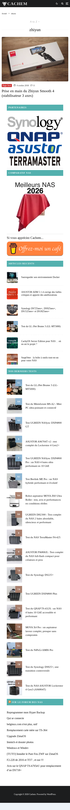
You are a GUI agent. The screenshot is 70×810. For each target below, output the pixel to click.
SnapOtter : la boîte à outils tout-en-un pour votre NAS (39, 359)
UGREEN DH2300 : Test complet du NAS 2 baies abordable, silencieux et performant (43, 518)
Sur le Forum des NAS (27, 702)
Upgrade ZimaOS (16, 736)
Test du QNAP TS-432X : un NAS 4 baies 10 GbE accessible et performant (43, 612)
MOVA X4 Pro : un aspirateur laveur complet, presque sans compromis (41, 631)
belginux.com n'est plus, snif (22, 724)
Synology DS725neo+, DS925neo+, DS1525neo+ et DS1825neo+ (38, 310)
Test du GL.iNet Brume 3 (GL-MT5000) (41, 326)
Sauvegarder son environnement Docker (40, 277)
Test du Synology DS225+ (39, 575)
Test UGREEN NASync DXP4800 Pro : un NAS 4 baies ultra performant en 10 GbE (43, 462)
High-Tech (7, 85)
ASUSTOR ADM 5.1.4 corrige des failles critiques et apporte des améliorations (41, 293)
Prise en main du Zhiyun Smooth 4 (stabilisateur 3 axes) (28, 93)
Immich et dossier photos (20, 742)
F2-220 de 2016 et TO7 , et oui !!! (25, 759)
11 (33, 85)
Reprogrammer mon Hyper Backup (26, 712)
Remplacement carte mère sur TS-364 (27, 730)
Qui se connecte (15, 718)
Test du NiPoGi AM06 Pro (39, 650)
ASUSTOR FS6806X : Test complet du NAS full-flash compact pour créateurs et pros (44, 556)
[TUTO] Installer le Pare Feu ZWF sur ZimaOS (32, 753)
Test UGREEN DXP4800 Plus (41, 593)
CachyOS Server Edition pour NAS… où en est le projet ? (41, 342)
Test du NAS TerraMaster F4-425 (42, 537)
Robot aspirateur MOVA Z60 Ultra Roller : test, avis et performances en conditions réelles (43, 499)
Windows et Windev (18, 747)
